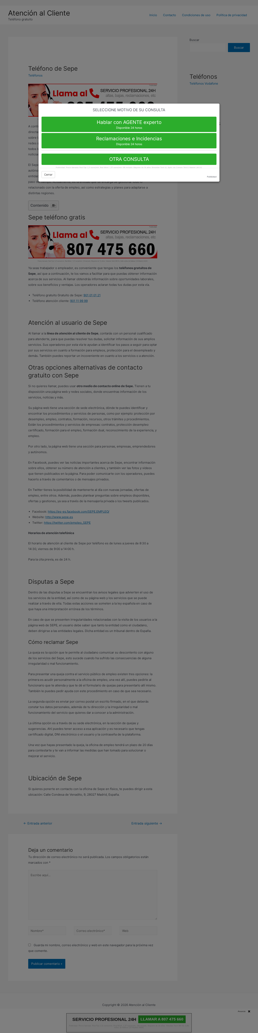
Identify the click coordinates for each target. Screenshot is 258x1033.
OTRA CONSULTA (129, 159)
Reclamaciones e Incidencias (129, 141)
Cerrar (48, 174)
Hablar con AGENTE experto (129, 124)
